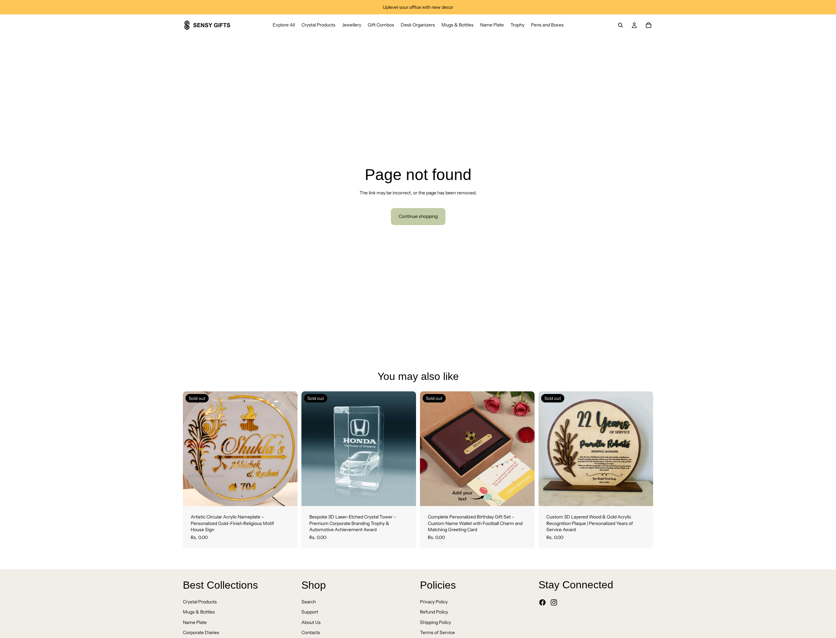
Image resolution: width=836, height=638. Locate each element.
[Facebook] (542, 603)
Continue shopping (418, 216)
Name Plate (195, 622)
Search (308, 602)
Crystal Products (200, 602)
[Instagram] (554, 603)
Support (309, 612)
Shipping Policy (435, 622)
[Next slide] (287, 449)
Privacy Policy (434, 602)
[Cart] (648, 25)
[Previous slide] (192, 449)
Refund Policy (434, 612)
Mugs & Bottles (199, 612)
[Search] (620, 25)
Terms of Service (437, 633)
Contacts (310, 633)
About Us (311, 622)
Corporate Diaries (201, 633)
